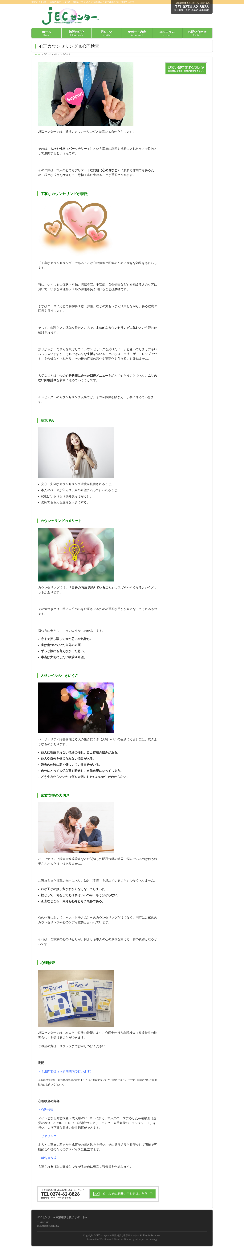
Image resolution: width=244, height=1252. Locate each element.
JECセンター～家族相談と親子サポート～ (117, 1235)
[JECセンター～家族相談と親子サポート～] (68, 21)
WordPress (105, 1239)
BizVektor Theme (122, 1239)
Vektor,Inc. (140, 1239)
